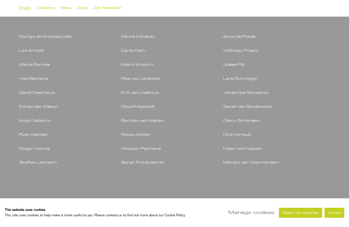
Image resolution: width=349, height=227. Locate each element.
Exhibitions (46, 8)
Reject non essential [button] (301, 213)
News (66, 8)
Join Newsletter (108, 8)
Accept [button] (334, 213)
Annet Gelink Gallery (298, 8)
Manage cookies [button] (251, 212)
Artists (25, 8)
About (82, 8)
